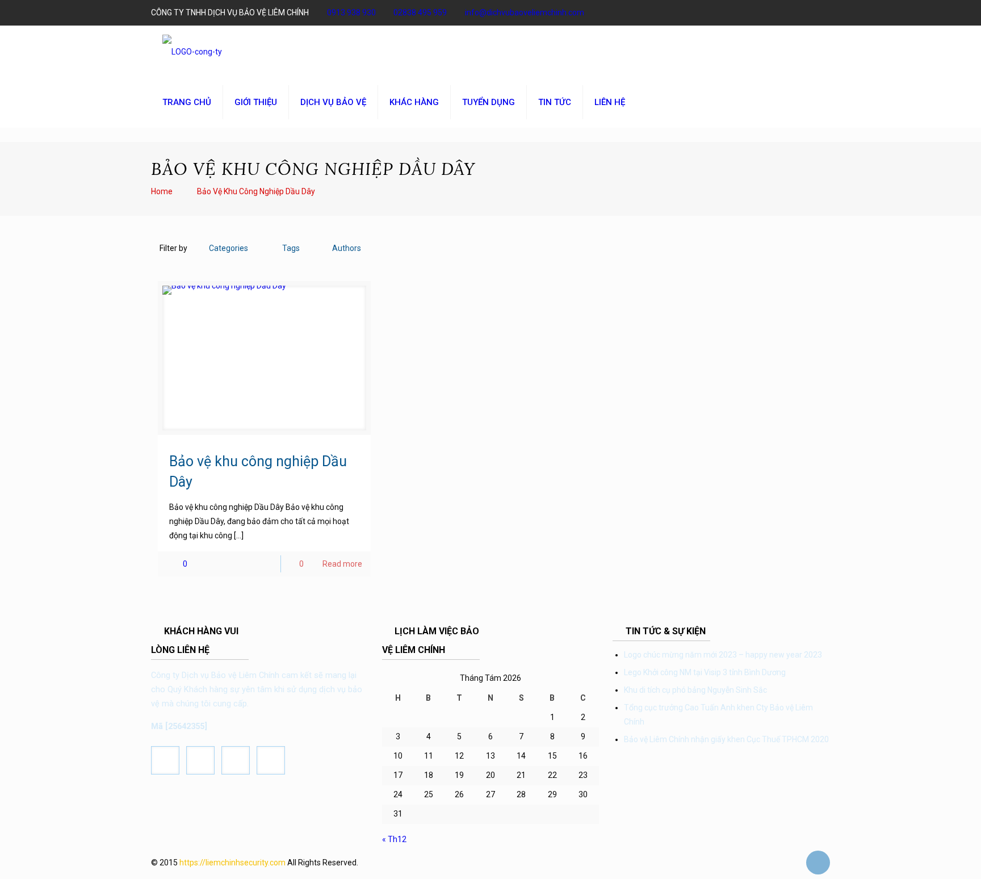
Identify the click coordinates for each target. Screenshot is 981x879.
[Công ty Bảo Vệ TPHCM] (192, 51)
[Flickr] (747, 12)
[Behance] (809, 12)
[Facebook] (671, 12)
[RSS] (824, 12)
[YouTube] (732, 12)
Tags (291, 248)
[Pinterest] (778, 12)
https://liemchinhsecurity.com (232, 862)
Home (162, 191)
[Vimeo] (717, 12)
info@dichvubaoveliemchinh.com (524, 12)
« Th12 (394, 839)
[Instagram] (793, 12)
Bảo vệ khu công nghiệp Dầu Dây (256, 191)
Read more (342, 563)
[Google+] (686, 12)
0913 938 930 (351, 12)
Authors (346, 248)
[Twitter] (701, 12)
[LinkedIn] (763, 12)
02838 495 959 (420, 12)
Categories (228, 248)
